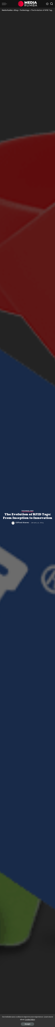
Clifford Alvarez (22, 523)
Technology (27, 511)
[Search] (51, 4)
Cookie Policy (30, 1019)
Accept (27, 1024)
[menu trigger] (5, 4)
